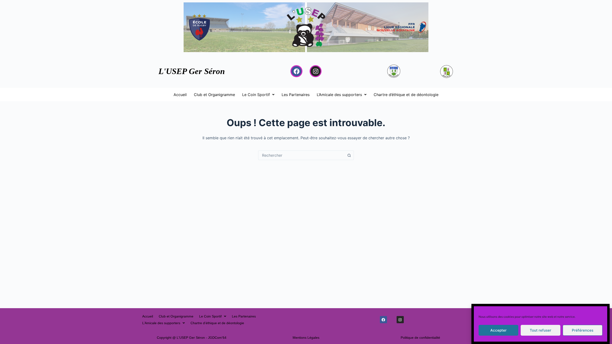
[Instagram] (316, 71)
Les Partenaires (296, 94)
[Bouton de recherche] (349, 155)
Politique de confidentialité (420, 337)
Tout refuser (540, 330)
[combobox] (301, 155)
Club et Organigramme (214, 94)
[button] (258, 94)
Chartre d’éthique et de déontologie (406, 94)
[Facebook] (296, 71)
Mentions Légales (306, 337)
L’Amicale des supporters (339, 94)
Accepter (498, 330)
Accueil (180, 94)
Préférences (582, 330)
